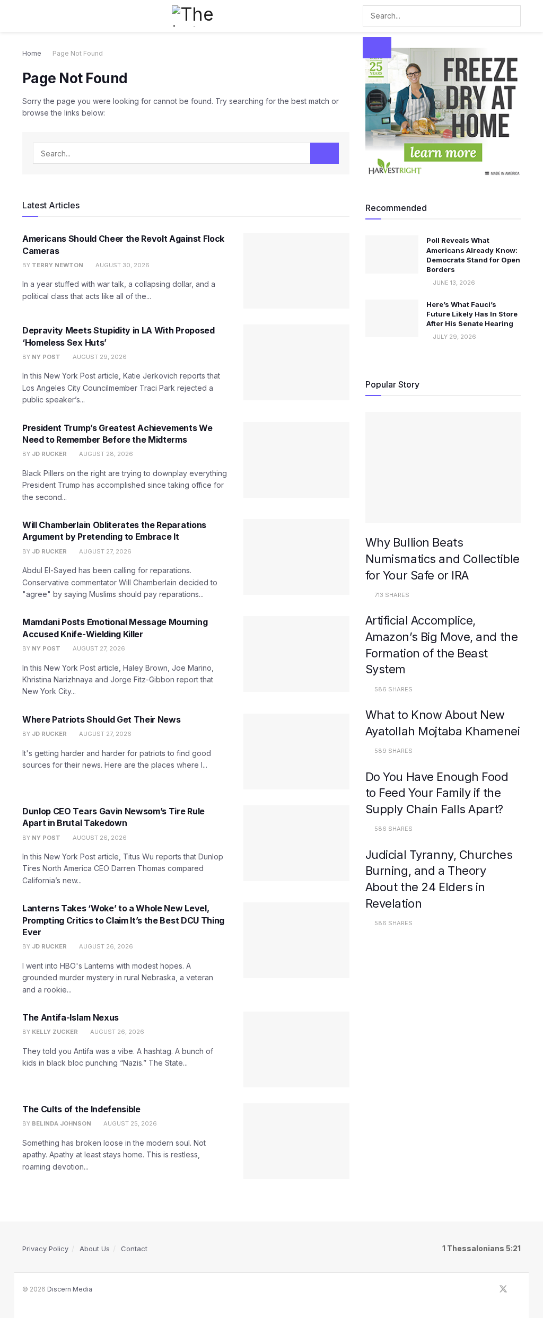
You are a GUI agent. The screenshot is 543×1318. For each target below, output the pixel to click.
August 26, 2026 (99, 837)
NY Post (46, 357)
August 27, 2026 (104, 551)
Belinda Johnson (61, 1123)
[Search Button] (377, 47)
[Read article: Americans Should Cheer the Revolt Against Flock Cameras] (296, 271)
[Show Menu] (26, 16)
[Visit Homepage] (197, 16)
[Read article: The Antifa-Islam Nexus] (296, 1049)
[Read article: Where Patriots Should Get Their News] (296, 751)
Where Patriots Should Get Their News (101, 719)
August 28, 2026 (105, 454)
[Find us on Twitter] (503, 1289)
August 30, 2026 (122, 265)
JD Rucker (49, 454)
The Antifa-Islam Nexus (70, 1017)
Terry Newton (57, 265)
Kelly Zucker (55, 1031)
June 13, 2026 (453, 282)
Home (31, 53)
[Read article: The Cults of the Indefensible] (296, 1141)
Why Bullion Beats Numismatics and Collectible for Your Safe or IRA (442, 558)
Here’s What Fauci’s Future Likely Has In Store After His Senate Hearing (472, 314)
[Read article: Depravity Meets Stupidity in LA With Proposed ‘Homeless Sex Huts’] (296, 362)
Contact (134, 1248)
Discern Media (69, 1289)
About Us (95, 1248)
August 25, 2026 (129, 1123)
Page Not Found (77, 53)
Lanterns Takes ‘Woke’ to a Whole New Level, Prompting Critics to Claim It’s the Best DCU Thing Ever (123, 920)
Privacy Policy (45, 1248)
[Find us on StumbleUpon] (517, 1289)
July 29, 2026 (453, 336)
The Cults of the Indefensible (81, 1109)
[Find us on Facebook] (489, 1289)
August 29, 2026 (99, 357)
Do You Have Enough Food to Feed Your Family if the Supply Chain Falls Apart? (437, 793)
